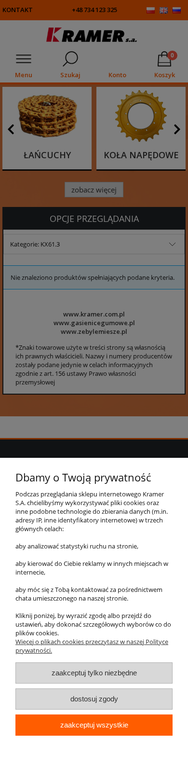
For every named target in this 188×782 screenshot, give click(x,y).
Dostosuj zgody (94, 699)
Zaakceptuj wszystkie (94, 725)
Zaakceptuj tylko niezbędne (94, 673)
